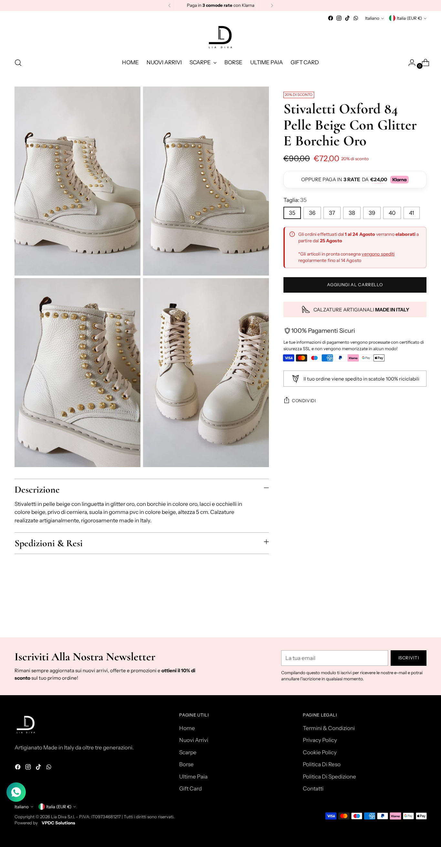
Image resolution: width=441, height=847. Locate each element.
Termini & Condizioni (329, 728)
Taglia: (295, 200)
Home (187, 728)
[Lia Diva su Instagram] (339, 18)
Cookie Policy (320, 752)
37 (332, 213)
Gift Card (190, 788)
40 (392, 213)
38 (352, 213)
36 (312, 213)
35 (292, 213)
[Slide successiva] (420, 615)
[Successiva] (272, 5)
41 (411, 213)
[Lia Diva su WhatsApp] (356, 18)
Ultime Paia (193, 776)
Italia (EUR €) (409, 18)
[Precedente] (169, 5)
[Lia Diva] (220, 37)
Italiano (372, 18)
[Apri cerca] (18, 62)
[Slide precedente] (406, 615)
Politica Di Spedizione (329, 776)
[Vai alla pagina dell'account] (409, 62)
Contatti (313, 788)
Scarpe (188, 752)
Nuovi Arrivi (193, 740)
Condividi (304, 400)
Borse (186, 764)
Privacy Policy (320, 740)
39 (372, 213)
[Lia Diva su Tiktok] (347, 18)
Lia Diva (59, 816)
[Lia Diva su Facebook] (330, 18)
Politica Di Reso (322, 764)
